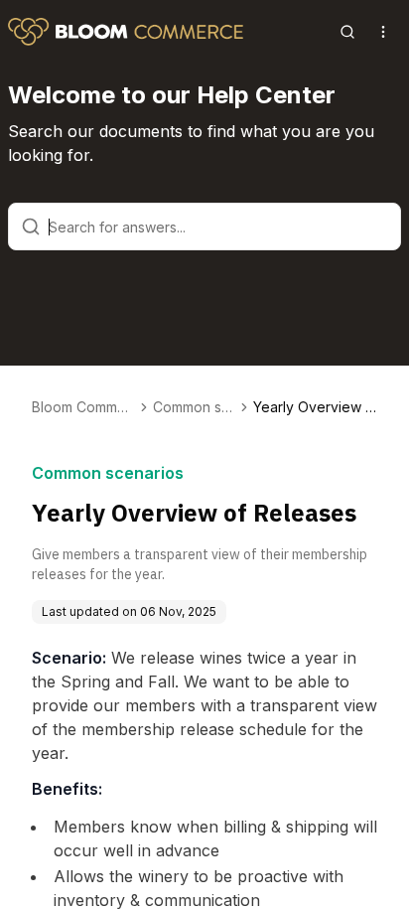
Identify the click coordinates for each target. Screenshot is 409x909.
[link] (315, 407)
